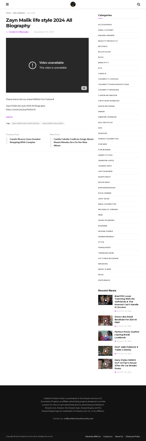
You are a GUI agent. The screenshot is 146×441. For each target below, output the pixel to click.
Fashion (102, 133)
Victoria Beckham (108, 258)
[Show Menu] (7, 4)
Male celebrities (19, 13)
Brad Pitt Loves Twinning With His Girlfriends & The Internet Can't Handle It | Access (126, 302)
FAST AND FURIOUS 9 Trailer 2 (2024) (126, 348)
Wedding (103, 264)
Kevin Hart (104, 182)
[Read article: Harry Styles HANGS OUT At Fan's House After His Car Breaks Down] (105, 364)
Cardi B (102, 73)
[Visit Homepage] (73, 4)
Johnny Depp (105, 166)
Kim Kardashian (106, 188)
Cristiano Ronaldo (108, 101)
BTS (100, 68)
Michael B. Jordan (108, 209)
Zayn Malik (31, 13)
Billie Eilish (104, 52)
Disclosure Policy (133, 436)
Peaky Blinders (106, 220)
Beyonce (103, 46)
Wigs (101, 275)
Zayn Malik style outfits (53, 123)
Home (8, 13)
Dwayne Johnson (107, 117)
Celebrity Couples (108, 79)
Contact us (107, 436)
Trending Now (106, 253)
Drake (101, 111)
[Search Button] (138, 4)
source (9, 116)
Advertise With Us (93, 436)
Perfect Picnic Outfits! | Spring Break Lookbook (127, 335)
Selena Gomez (105, 231)
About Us (119, 436)
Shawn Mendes (106, 237)
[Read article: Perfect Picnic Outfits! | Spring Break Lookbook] (105, 336)
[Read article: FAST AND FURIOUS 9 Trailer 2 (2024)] (105, 351)
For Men (102, 144)
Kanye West (104, 177)
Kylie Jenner (104, 193)
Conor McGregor (107, 95)
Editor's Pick (105, 122)
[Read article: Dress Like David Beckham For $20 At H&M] (105, 320)
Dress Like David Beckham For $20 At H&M (126, 319)
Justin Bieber (105, 171)
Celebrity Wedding (108, 90)
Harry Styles (105, 155)
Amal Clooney (106, 30)
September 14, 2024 (44, 32)
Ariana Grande (106, 35)
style (101, 242)
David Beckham (106, 106)
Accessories (105, 24)
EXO (100, 128)
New (100, 215)
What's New (104, 269)
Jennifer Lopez (106, 160)
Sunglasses (104, 247)
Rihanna (102, 226)
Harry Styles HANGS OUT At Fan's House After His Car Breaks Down (126, 364)
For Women (104, 150)
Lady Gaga (104, 199)
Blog (101, 57)
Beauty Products (108, 41)
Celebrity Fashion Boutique (113, 84)
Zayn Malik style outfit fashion (25, 123)
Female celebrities (108, 139)
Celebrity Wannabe (19, 32)
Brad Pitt (103, 62)
